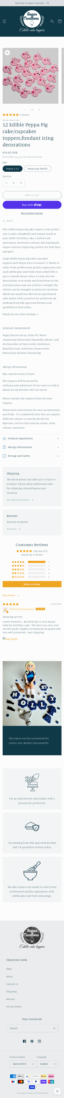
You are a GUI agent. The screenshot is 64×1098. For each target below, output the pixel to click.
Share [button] (10, 220)
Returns (11, 528)
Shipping (18, 157)
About (9, 976)
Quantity (7, 176)
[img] (11, 604)
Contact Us (12, 984)
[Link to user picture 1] (10, 644)
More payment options (32, 213)
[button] (4, 21)
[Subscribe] (54, 1028)
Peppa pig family (37, 168)
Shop (9, 968)
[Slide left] (24, 109)
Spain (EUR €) (19, 1063)
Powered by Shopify (41, 1093)
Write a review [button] (31, 584)
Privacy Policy (14, 1006)
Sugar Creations (27, 1093)
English (44, 1063)
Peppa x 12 (12, 168)
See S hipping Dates (18, 499)
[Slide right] (39, 109)
